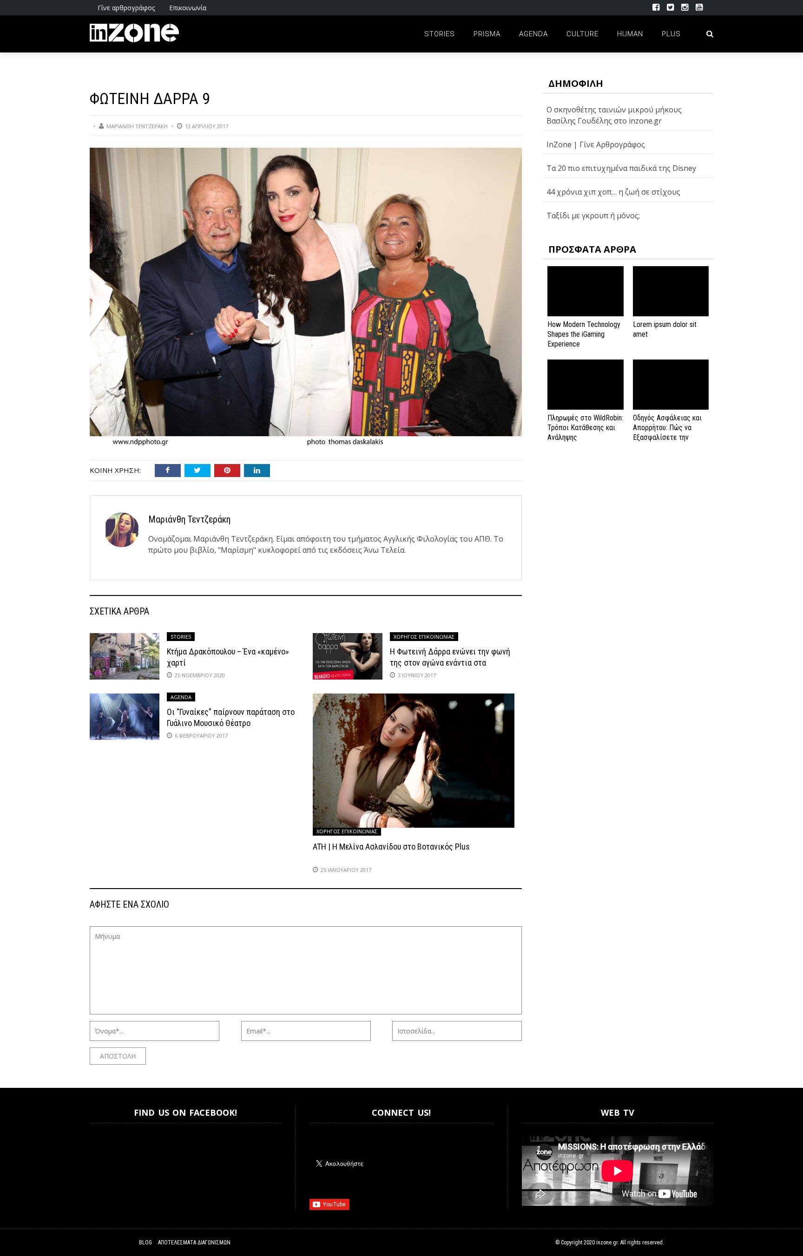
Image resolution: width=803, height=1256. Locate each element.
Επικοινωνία (187, 7)
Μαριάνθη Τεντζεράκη (137, 126)
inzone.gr (607, 1242)
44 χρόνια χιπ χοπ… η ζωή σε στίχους (613, 192)
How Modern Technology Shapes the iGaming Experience (583, 334)
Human (630, 34)
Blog (145, 1242)
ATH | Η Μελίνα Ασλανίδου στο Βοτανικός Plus (391, 846)
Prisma (487, 34)
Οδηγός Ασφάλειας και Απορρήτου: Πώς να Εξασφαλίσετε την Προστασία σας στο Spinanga (667, 437)
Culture (582, 34)
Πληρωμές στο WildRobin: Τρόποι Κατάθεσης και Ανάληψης (585, 427)
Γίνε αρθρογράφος (126, 7)
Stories (439, 34)
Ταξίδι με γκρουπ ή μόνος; (593, 215)
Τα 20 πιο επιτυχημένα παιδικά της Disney (621, 168)
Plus (671, 34)
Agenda (533, 34)
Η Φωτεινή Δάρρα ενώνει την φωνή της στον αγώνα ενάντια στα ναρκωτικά (450, 662)
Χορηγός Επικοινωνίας (424, 636)
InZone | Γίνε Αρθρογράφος (595, 144)
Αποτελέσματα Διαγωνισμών (194, 1242)
